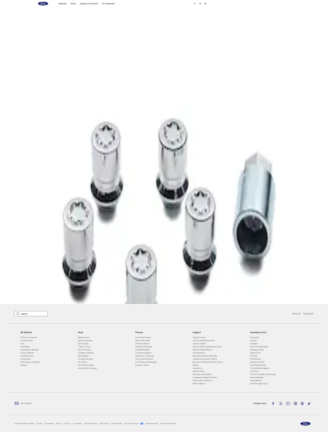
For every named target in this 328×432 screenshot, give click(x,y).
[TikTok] (309, 403)
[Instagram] (295, 403)
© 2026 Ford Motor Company (24, 423)
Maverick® (308, 313)
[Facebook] (273, 403)
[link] (39, 423)
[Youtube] (288, 403)
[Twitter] (280, 403)
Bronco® (296, 313)
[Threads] (302, 403)
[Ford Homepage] (305, 424)
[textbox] (31, 313)
